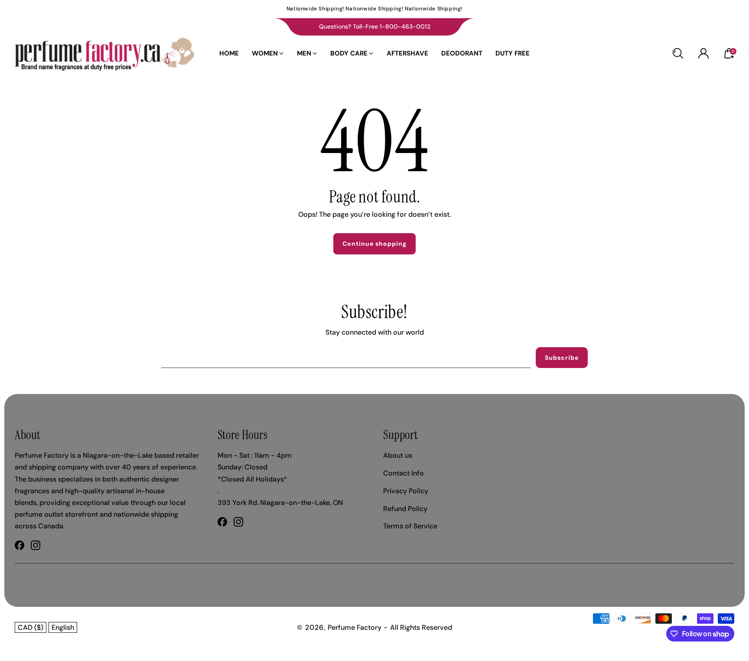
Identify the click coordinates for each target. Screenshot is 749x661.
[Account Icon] (703, 53)
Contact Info (403, 473)
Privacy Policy (405, 490)
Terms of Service (410, 526)
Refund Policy (405, 508)
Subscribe (562, 357)
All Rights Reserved (421, 627)
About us (397, 455)
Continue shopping (374, 243)
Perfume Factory (354, 627)
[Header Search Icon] (678, 53)
